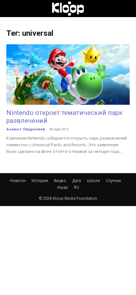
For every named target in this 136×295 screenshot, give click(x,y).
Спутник (113, 180)
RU (76, 187)
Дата (76, 180)
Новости (18, 180)
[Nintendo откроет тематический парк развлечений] (68, 74)
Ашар (62, 187)
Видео (60, 180)
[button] (11, 8)
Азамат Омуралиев (25, 129)
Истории (40, 180)
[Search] (127, 8)
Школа (93, 180)
